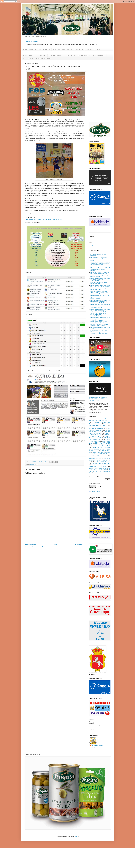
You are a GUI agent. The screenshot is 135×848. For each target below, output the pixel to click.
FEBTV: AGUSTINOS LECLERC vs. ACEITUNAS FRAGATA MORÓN (43, 219)
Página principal (28, 49)
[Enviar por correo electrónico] (50, 462)
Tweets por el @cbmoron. (94, 245)
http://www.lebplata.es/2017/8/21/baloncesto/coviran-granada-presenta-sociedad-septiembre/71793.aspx (100, 302)
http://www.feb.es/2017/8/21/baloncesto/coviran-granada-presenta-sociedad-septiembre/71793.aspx (100, 306)
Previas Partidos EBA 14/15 (101, 463)
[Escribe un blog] (52, 462)
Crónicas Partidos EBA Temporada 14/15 (99, 424)
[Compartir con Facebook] (56, 462)
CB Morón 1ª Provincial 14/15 (96, 419)
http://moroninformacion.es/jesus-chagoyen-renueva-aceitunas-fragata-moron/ (99, 259)
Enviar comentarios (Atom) (38, 546)
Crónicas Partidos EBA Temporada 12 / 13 (99, 419)
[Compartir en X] (54, 462)
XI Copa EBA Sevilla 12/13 (100, 469)
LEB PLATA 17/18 (97, 447)
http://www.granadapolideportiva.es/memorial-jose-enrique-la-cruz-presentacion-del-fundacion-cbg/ (100, 329)
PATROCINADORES (59, 49)
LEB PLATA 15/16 (102, 443)
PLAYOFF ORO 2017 (97, 455)
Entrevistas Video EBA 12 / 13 (98, 427)
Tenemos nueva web (31, 41)
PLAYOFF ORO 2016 (102, 453)
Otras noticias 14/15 (98, 452)
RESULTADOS (42, 55)
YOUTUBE (97, 49)
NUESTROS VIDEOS (84, 55)
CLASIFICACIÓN (70, 55)
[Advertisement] (54, 528)
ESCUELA (70, 49)
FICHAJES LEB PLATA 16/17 (99, 438)
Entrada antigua (79, 544)
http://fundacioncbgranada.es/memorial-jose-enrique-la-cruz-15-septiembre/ (100, 332)
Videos (91, 468)
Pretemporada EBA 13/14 (95, 458)
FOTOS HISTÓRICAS (99, 55)
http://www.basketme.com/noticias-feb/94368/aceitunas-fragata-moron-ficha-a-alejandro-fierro (99, 292)
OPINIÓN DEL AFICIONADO (44, 58)
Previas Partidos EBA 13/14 (102, 461)
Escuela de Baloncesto (96, 428)
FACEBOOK (79, 49)
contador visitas (93, 493)
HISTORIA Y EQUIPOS (55, 55)
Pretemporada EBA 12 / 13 (98, 457)
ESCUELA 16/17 (28, 58)
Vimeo (97, 400)
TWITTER (89, 49)
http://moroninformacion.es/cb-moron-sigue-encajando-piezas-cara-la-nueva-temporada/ (99, 297)
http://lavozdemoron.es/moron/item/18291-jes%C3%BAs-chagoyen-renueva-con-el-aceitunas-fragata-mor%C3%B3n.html (100, 264)
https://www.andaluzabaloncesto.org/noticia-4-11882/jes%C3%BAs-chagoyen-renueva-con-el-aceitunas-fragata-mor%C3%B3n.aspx (100, 287)
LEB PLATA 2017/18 (29, 55)
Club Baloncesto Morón (97, 745)
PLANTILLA (46, 49)
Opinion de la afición (99, 449)
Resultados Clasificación (100, 465)
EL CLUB (38, 49)
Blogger (76, 836)
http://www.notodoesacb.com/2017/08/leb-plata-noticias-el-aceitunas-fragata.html (100, 254)
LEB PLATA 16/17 (34, 464)
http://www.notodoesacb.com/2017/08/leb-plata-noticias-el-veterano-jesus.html (100, 269)
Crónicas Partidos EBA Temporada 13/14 (99, 422)
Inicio (55, 544)
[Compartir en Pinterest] (57, 462)
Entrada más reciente (30, 544)
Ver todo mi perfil (93, 748)
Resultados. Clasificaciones (97, 466)
